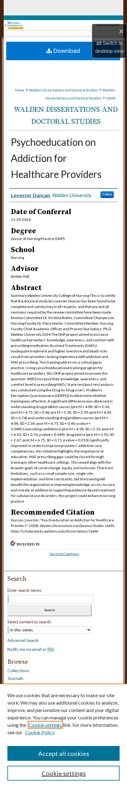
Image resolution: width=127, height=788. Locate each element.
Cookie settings (45, 725)
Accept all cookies (63, 753)
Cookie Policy (40, 732)
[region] (63, 736)
